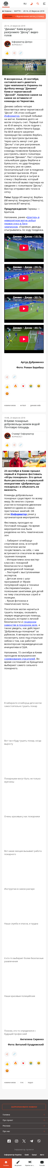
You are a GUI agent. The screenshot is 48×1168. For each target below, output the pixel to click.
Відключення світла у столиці (30, 16)
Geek (27, 1155)
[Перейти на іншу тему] (31, 3)
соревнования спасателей (19, 658)
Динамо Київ (35, 405)
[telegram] (31, 1141)
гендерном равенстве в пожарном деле (20, 623)
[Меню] (44, 3)
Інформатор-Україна (12, 1155)
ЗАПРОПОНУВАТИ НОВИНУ (24, 1107)
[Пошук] (37, 3)
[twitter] (24, 1141)
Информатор (11, 115)
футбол (23, 405)
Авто (42, 1155)
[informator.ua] (6, 3)
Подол (30, 1083)
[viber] (39, 1141)
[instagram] (16, 1141)
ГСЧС (21, 1083)
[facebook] (9, 1141)
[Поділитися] (14, 53)
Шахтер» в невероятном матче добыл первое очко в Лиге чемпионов (21, 222)
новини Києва (10, 405)
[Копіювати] (20, 53)
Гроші (34, 1155)
